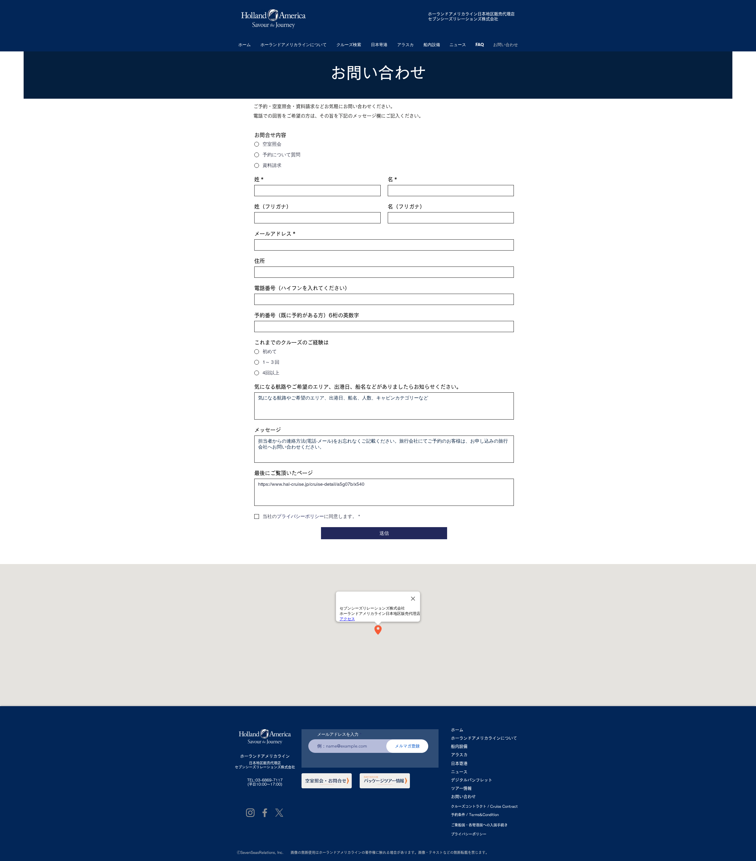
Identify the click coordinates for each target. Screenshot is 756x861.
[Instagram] (250, 812)
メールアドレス (275, 233)
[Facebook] (265, 812)
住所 (259, 261)
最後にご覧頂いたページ (283, 473)
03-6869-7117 (269, 780)
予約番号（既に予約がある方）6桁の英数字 (306, 315)
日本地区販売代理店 (265, 763)
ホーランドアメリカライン (453, 14)
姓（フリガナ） (272, 206)
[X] (279, 812)
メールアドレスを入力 (338, 734)
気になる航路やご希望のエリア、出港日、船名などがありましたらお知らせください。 (358, 386)
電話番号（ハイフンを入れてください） (302, 288)
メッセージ (267, 430)
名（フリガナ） (406, 206)
